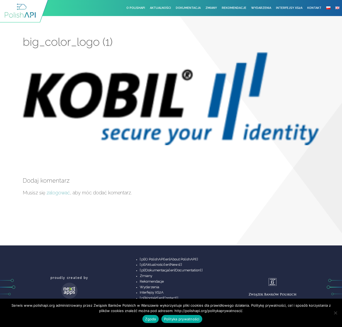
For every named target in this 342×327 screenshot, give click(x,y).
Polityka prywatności (182, 319)
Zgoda (150, 319)
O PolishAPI (135, 8)
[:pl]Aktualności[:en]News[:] (161, 265)
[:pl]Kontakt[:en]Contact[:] (159, 298)
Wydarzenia (261, 8)
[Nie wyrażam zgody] (335, 313)
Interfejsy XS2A (289, 8)
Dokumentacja (188, 8)
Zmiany (211, 8)
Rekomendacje (234, 8)
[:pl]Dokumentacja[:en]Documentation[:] (171, 270)
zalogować (58, 192)
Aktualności (160, 8)
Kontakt (314, 8)
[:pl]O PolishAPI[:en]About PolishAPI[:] (169, 259)
